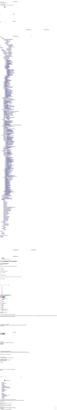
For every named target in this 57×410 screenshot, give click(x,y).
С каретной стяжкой (10, 74)
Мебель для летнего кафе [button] (15, 111)
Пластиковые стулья (6, 117)
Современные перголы (8, 174)
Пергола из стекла (8, 168)
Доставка (3, 198)
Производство (4, 394)
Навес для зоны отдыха (10, 135)
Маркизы (6, 178)
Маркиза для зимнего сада (9, 189)
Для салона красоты (10, 56)
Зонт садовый (6, 214)
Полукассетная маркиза (8, 195)
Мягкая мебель (4, 50)
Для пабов (5, 84)
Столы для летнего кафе (8, 87)
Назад (3, 49)
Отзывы (3, 299)
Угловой (10, 47)
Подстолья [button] (9, 97)
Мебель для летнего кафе (7, 136)
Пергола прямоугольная (10, 142)
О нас (3, 392)
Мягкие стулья (6, 97)
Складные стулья (6, 224)
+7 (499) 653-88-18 (3, 351)
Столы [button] (7, 78)
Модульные (7, 79)
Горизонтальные (7, 183)
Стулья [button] (7, 88)
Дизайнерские (6, 114)
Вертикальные (9, 151)
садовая (6, 145)
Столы (5, 99)
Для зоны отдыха (7, 66)
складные (8, 119)
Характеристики (4, 298)
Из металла (7, 163)
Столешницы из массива (8, 105)
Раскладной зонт (6, 219)
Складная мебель (4, 222)
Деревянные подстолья (7, 124)
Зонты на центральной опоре (9, 176)
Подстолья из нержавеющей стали (10, 99)
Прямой (10, 54)
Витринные (7, 182)
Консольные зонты (8, 185)
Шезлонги (3, 221)
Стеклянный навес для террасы (11, 146)
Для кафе (8, 155)
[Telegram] (2, 297)
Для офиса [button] (8, 50)
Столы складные (6, 225)
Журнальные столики (8, 80)
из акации (6, 142)
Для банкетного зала (7, 81)
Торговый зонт (6, 220)
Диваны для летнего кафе (7, 138)
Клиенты (3, 396)
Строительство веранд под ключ (10, 126)
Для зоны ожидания (6, 82)
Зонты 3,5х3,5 (6, 203)
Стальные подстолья (8, 102)
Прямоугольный (7, 84)
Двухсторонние (7, 185)
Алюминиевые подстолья (9, 98)
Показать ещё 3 (7, 110)
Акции (3, 397)
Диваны (5, 58)
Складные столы (7, 85)
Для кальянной (9, 49)
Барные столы (6, 106)
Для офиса (5, 53)
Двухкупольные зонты (8, 178)
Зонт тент (5, 215)
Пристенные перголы (8, 172)
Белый (5, 100)
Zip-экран (6, 179)
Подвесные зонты (6, 218)
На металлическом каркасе (11, 72)
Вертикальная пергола (10, 131)
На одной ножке (7, 83)
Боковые (6, 180)
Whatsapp (1, 7)
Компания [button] (3, 196)
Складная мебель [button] (11, 191)
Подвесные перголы (8, 171)
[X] (3, 297)
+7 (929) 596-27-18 (8, 351)
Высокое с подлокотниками (9, 90)
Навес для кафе (9, 162)
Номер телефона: (2, 403)
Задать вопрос (2, 325)
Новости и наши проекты (4, 235)
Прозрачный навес (9, 144)
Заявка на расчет (8, 294)
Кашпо (5, 149)
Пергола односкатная (10, 140)
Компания (3, 233)
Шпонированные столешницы (8, 133)
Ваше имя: (1, 402)
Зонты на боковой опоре (8, 177)
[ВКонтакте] (4, 297)
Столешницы (5, 127)
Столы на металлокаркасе (9, 86)
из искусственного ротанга (11, 117)
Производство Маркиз (8, 125)
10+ (2, 293)
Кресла (5, 87)
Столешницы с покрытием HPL (8, 130)
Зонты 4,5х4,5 (6, 205)
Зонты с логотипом (6, 216)
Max (4, 7)
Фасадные (6, 197)
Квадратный (5, 102)
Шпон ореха (5, 132)
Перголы (5, 155)
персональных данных (12, 407)
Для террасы (9, 156)
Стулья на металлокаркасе (9, 96)
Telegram (3, 7)
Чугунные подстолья (7, 123)
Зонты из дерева (6, 211)
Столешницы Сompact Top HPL (8, 131)
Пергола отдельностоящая (9, 170)
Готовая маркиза (9, 154)
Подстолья (3, 119)
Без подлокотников (8, 60)
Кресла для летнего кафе (8, 114)
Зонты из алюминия (6, 213)
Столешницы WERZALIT (7, 134)
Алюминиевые (7, 158)
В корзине (4, 294)
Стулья (3, 109)
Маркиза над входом (8, 190)
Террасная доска (7, 127)
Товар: (1, 404)
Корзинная (6, 188)
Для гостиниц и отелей (10, 70)
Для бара (5, 128)
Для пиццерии (6, 85)
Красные (8, 58)
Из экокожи (10, 51)
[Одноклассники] (0, 297)
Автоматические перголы (10, 128)
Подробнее (1, 343)
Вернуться (14, 332)
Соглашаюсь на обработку (8, 407)
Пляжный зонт (6, 217)
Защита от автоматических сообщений (6, 405)
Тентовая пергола (7, 176)
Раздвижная (8, 145)
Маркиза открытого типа (8, 191)
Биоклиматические (8, 159)
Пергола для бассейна (8, 167)
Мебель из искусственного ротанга (9, 137)
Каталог (1, 47)
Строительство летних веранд (6, 150)
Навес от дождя (9, 163)
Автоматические (9, 149)
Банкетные (5, 112)
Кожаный (8, 57)
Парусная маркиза (9, 164)
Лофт (8, 59)
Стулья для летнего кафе (7, 147)
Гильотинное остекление (10, 132)
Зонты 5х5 (5, 206)
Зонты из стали (6, 212)
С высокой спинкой (11, 46)
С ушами (6, 96)
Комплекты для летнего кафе (8, 140)
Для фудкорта (6, 86)
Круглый (5, 103)
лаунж (6, 144)
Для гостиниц (9, 48)
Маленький (10, 52)
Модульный (10, 53)
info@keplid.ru (15, 1)
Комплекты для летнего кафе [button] (9, 115)
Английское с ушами (10, 69)
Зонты (3, 199)
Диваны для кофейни (8, 61)
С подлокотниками (8, 95)
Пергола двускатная (8, 166)
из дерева (8, 116)
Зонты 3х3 (5, 202)
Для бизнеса (5, 56)
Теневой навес (7, 196)
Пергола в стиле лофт (8, 165)
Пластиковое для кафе (8, 93)
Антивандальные (6, 111)
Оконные (6, 194)
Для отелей (5, 57)
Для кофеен (7, 64)
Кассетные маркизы (8, 187)
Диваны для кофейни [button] (10, 45)
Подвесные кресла (6, 148)
